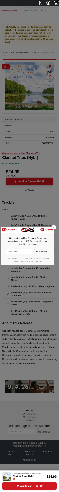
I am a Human (41, 251)
